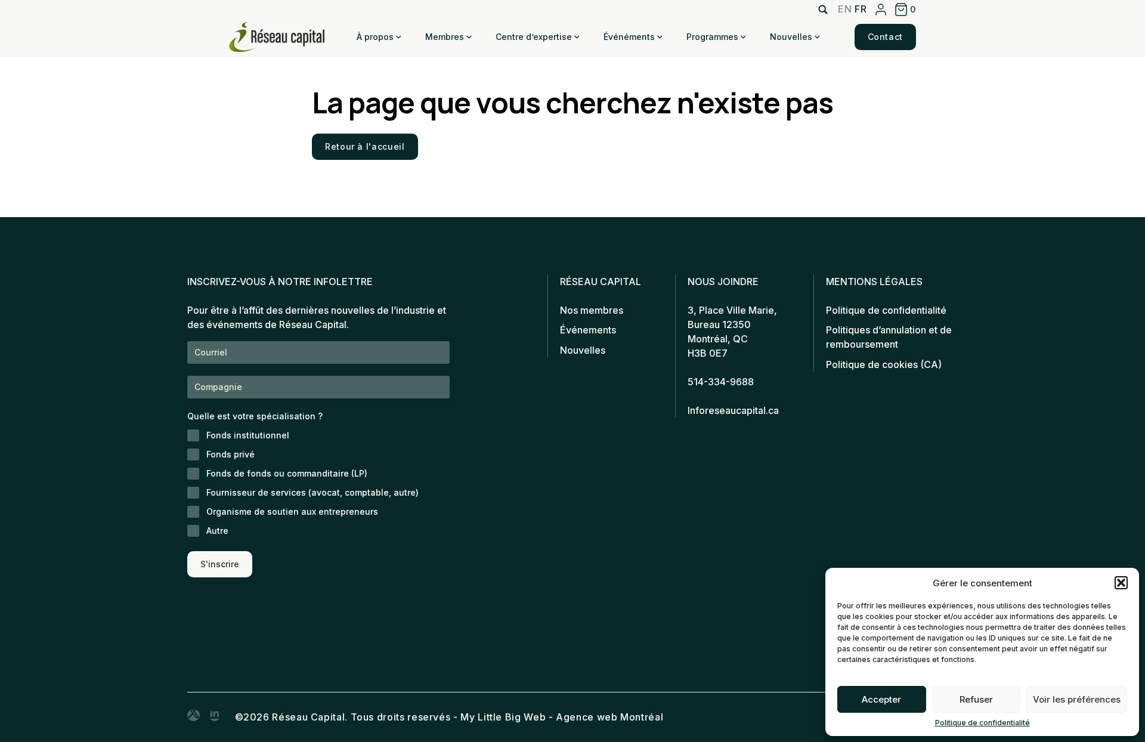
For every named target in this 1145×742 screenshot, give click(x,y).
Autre (217, 530)
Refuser (976, 699)
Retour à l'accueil (365, 146)
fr (861, 9)
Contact (885, 37)
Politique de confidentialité (982, 722)
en (845, 9)
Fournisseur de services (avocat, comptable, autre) (312, 492)
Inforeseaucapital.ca (733, 410)
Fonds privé (230, 454)
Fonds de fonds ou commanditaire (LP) (286, 473)
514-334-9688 (721, 382)
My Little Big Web (503, 717)
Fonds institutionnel (247, 435)
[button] (1121, 583)
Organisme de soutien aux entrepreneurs (292, 511)
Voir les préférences (1077, 699)
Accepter (881, 699)
